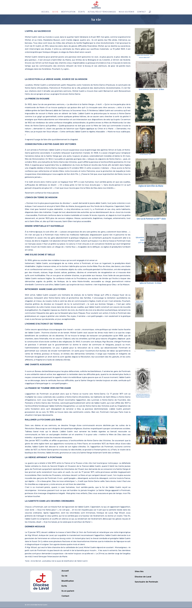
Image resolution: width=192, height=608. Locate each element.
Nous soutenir (126, 12)
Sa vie (55, 12)
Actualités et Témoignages (102, 12)
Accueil (45, 12)
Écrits (81, 12)
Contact (141, 12)
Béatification (68, 12)
